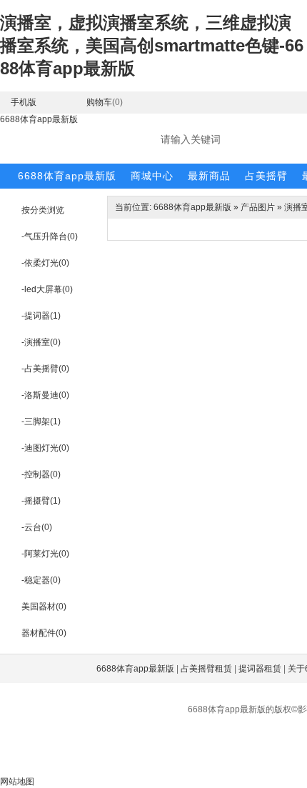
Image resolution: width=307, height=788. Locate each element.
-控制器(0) (41, 474)
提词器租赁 (259, 669)
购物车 (99, 102)
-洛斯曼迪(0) (45, 395)
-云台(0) (36, 527)
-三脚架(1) (41, 422)
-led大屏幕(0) (47, 289)
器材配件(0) (43, 633)
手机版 (23, 102)
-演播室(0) (41, 342)
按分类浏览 (42, 210)
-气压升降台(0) (49, 236)
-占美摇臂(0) (45, 369)
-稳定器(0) (41, 580)
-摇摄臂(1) (41, 501)
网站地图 (17, 782)
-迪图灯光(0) (45, 448)
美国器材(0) (43, 607)
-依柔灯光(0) (45, 263)
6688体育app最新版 (39, 119)
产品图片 (258, 207)
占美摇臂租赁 (206, 669)
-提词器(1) (41, 316)
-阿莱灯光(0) (45, 554)
